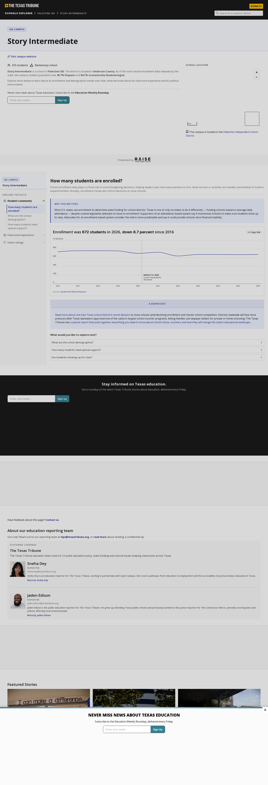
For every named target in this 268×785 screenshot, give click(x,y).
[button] (134, 392)
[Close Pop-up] (265, 710)
